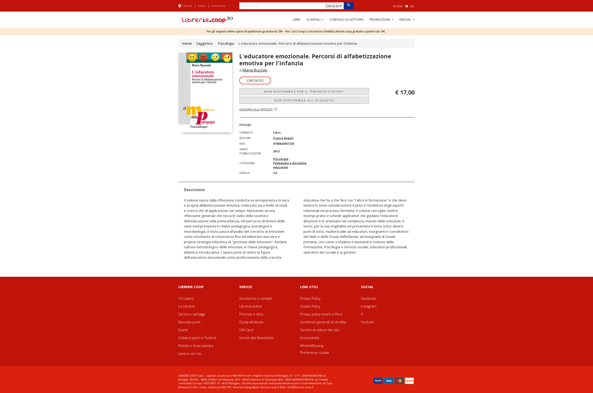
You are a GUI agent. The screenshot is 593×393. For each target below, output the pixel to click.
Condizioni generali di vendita (323, 322)
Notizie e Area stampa (195, 345)
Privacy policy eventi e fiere (321, 314)
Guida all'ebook (251, 322)
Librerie (187, 5)
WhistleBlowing (311, 345)
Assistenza (218, 5)
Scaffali (314, 19)
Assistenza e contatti (255, 298)
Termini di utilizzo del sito (319, 329)
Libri (296, 19)
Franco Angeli (283, 138)
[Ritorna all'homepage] (207, 19)
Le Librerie (186, 306)
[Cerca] (349, 5)
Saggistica (204, 43)
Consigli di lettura (346, 19)
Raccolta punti (189, 322)
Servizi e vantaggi (191, 314)
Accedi (398, 6)
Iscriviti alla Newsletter (256, 337)
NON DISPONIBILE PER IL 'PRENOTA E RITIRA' (304, 91)
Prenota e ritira (251, 314)
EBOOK (406, 19)
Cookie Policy (310, 306)
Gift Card (246, 329)
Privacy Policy (310, 298)
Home (187, 43)
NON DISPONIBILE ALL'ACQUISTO (304, 100)
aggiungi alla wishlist (256, 109)
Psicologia (226, 43)
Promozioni (380, 19)
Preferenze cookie (314, 352)
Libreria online (250, 306)
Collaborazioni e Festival (197, 337)
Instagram (368, 306)
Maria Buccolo (255, 70)
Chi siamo (186, 298)
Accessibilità (309, 337)
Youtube (367, 322)
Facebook (368, 298)
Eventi (202, 5)
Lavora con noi (189, 353)
